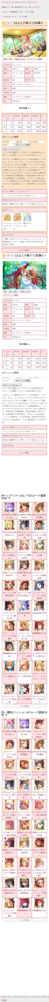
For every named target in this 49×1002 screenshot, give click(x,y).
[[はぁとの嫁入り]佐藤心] (24, 56)
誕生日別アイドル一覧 (23, 7)
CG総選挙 (13, 12)
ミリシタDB (22, 17)
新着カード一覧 (7, 7)
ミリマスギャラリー (9, 17)
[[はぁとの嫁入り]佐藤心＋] (24, 289)
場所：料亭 (8, 59)
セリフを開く (24, 250)
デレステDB (29, 12)
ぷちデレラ (37, 7)
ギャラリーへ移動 (34, 59)
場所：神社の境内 (11, 292)
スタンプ (5, 12)
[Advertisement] (24, 474)
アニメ (21, 12)
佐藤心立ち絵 (20, 59)
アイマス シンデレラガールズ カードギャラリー (19, 2)
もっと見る (24, 706)
